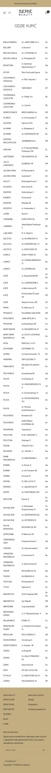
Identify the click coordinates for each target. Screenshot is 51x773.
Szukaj (31, 699)
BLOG (5, 719)
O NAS (5, 724)
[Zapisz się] (43, 750)
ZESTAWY (7, 714)
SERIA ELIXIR (8, 699)
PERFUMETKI (8, 709)
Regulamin (32, 704)
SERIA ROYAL (9, 704)
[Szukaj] (9, 13)
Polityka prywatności (37, 709)
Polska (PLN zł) (10, 761)
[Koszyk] (46, 12)
